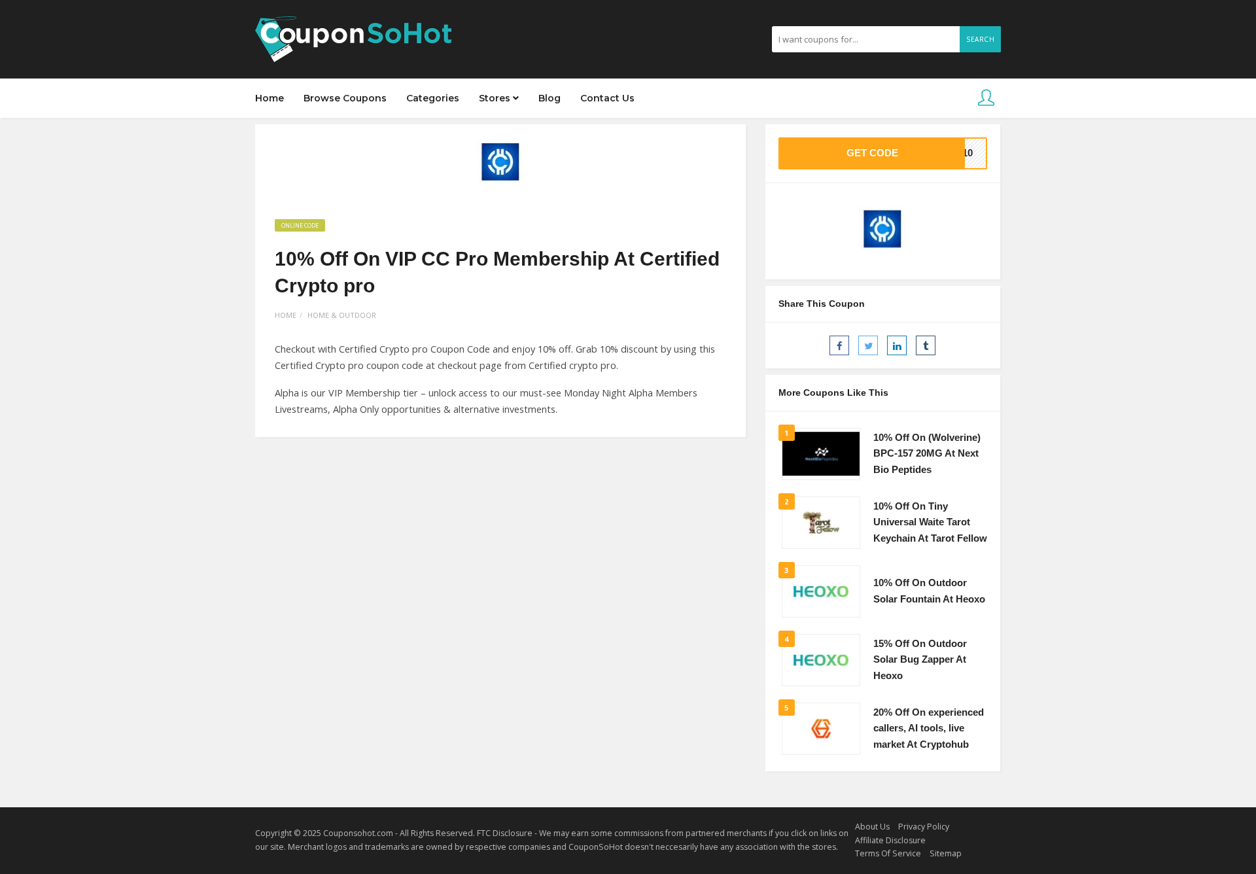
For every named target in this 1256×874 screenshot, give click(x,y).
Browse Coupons (345, 98)
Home (269, 98)
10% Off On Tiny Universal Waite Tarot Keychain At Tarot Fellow (930, 522)
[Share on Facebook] (839, 345)
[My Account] (986, 98)
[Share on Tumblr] (925, 345)
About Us (872, 826)
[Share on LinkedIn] (897, 345)
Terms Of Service (888, 853)
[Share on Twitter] (868, 345)
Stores (496, 98)
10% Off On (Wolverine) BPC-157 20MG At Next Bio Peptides (927, 453)
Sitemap (946, 853)
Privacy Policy (923, 826)
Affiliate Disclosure (890, 840)
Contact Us (607, 98)
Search (980, 39)
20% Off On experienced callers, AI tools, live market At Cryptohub (928, 728)
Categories (432, 98)
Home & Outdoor (341, 315)
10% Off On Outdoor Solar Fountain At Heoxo (929, 591)
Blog (549, 98)
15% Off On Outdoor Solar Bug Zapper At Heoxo (920, 659)
